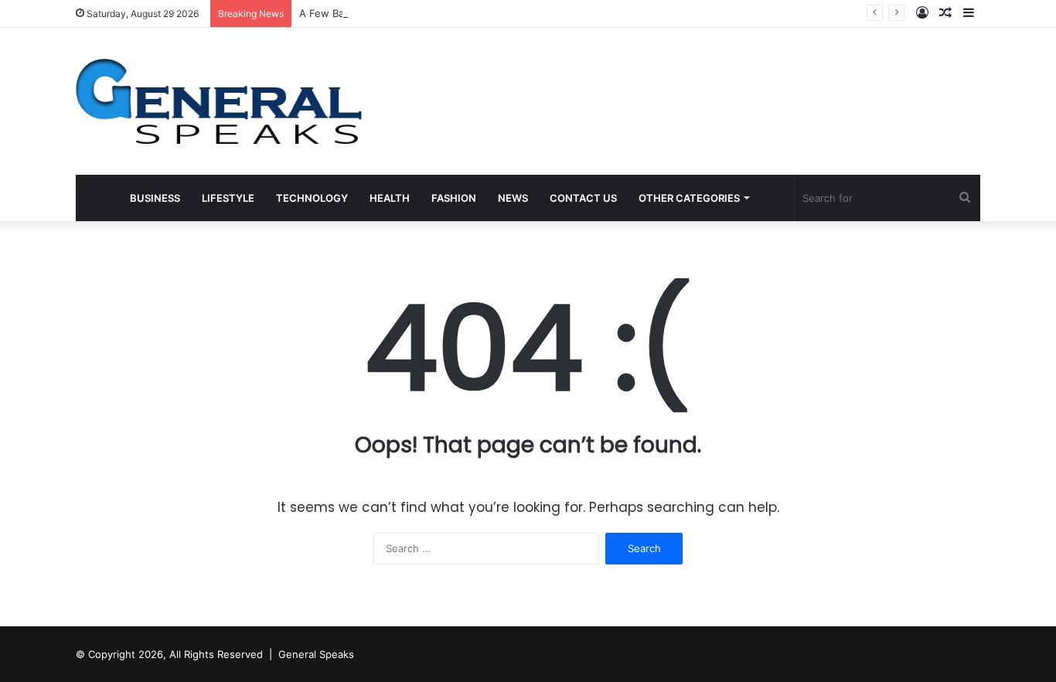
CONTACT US (583, 198)
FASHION (453, 198)
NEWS (513, 198)
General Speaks (316, 654)
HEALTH (390, 198)
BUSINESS (155, 198)
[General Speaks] (219, 101)
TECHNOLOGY (312, 198)
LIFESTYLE (228, 198)
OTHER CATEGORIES (689, 198)
